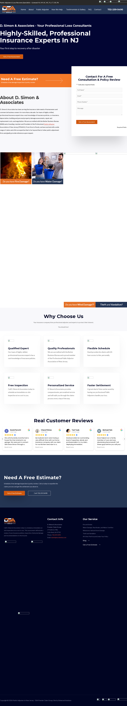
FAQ (89, 9)
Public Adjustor (49, 124)
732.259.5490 (56, 535)
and (111, 304)
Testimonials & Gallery (76, 9)
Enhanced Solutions (64, 700)
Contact (97, 9)
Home (23, 9)
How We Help (57, 9)
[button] (11, 56)
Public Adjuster (42, 9)
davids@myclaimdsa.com (59, 537)
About (31, 9)
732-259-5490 (115, 9)
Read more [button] (8, 447)
